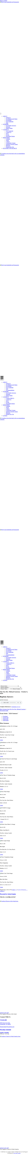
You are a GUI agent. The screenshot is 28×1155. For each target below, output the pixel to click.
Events (7, 135)
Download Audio (4, 710)
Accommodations (10, 390)
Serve (7, 133)
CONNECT (6, 129)
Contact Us (8, 132)
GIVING (5, 415)
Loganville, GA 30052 (5, 1024)
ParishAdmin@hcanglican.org (7, 1026)
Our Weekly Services (11, 125)
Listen (1, 740)
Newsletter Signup (10, 136)
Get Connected (9, 131)
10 (23, 889)
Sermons (8, 127)
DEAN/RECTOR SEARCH (10, 148)
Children (8, 139)
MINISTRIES (6, 137)
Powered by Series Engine (8, 894)
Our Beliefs (8, 120)
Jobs (7, 123)
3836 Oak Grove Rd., (5, 1023)
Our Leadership (9, 121)
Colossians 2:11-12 (15, 706)
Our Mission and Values (11, 119)
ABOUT (5, 116)
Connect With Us (10, 398)
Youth (7, 140)
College (8, 141)
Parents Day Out (10, 147)
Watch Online (9, 128)
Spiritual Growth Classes (12, 144)
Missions (8, 145)
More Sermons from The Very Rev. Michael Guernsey (13, 709)
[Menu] (0, 113)
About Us (8, 117)
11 (25, 889)
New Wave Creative (17, 1153)
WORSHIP (5, 124)
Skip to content (3, 0)
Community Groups (10, 143)
